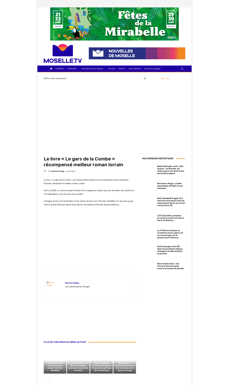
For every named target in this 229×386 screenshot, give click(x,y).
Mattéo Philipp (57, 171)
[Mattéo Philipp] (46, 171)
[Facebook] (165, 3)
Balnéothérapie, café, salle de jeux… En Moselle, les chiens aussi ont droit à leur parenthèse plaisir (170, 170)
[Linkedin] (183, 3)
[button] (182, 69)
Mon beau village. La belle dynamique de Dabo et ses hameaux (170, 185)
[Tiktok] (178, 3)
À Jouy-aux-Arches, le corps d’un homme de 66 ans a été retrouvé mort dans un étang (124, 366)
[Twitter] (174, 3)
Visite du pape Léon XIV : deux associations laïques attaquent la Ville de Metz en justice (170, 250)
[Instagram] (169, 3)
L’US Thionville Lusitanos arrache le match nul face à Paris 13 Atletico (170, 218)
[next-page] (49, 378)
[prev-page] (45, 378)
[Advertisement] (90, 321)
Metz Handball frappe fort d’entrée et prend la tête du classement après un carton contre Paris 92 (171, 202)
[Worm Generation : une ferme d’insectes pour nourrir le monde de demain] (148, 265)
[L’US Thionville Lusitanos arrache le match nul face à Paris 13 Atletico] (148, 217)
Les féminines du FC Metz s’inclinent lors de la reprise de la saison (78, 367)
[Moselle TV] (63, 53)
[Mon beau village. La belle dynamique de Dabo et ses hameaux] (148, 185)
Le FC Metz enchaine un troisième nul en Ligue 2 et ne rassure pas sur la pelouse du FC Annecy (170, 234)
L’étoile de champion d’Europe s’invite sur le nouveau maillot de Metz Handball (55, 366)
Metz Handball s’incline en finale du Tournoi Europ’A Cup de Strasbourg (101, 367)
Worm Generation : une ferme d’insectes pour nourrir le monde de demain (170, 266)
